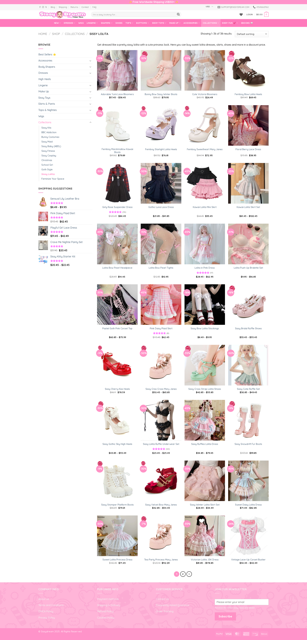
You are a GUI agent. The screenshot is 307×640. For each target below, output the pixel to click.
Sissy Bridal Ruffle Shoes (248, 328)
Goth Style (47, 169)
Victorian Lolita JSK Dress (205, 559)
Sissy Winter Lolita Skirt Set (205, 504)
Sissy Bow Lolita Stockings (205, 328)
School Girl (47, 164)
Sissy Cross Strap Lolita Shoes (204, 389)
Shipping (63, 7)
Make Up (173, 23)
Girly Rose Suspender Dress (117, 207)
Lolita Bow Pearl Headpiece (117, 267)
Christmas (46, 160)
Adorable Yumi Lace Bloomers (117, 94)
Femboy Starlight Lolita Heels (161, 149)
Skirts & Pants (46, 103)
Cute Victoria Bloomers (204, 94)
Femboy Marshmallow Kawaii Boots (117, 151)
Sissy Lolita (48, 174)
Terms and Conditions (51, 605)
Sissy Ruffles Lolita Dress (204, 444)
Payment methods (108, 599)
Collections (210, 23)
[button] (249, 14)
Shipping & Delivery (108, 605)
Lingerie (91, 23)
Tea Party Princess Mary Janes (161, 559)
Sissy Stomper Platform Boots (117, 504)
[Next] (189, 574)
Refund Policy (105, 611)
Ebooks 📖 (247, 23)
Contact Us (162, 599)
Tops (128, 23)
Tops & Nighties (47, 110)
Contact (85, 7)
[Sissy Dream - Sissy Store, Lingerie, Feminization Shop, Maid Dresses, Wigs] (62, 14)
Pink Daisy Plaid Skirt (161, 328)
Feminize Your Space (52, 178)
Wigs (81, 23)
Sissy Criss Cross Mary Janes (161, 389)
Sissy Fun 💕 (229, 23)
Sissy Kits (46, 127)
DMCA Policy (45, 611)
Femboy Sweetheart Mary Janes (205, 149)
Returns (74, 7)
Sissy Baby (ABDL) (51, 146)
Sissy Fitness (48, 151)
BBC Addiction (48, 132)
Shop (56, 34)
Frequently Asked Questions (172, 605)
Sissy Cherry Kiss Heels (117, 389)
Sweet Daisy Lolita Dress (248, 504)
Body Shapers (46, 66)
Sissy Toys (158, 23)
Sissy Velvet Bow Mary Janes (161, 504)
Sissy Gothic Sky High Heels (117, 444)
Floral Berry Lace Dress (248, 149)
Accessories (190, 23)
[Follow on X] (46, 7)
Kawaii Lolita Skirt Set (248, 207)
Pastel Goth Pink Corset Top (117, 328)
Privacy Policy (46, 617)
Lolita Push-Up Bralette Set (248, 267)
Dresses (68, 23)
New (56, 23)
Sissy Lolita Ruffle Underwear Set (161, 444)
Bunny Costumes (50, 137)
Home (42, 34)
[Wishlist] (241, 14)
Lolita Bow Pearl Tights (161, 267)
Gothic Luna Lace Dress (161, 207)
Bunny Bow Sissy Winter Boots (161, 94)
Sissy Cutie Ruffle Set (248, 389)
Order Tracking (164, 611)
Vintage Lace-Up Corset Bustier (248, 559)
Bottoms (141, 23)
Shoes (118, 23)
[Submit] (178, 14)
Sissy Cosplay (48, 155)
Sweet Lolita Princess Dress (117, 559)
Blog (53, 7)
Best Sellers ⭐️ (47, 54)
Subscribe (225, 616)
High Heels (44, 79)
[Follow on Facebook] (40, 7)
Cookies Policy (105, 617)
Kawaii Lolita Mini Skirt (204, 207)
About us (43, 599)
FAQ (94, 7)
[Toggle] (90, 61)
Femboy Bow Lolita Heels (248, 94)
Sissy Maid (47, 141)
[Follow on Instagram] (43, 7)
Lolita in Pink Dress (205, 267)
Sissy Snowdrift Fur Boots (248, 444)
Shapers (105, 23)
